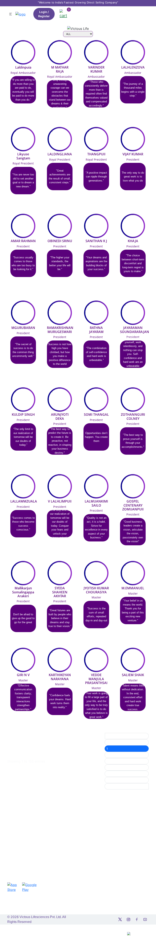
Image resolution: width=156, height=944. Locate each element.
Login (43, 12)
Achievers (50, 834)
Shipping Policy (100, 827)
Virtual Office (70, 810)
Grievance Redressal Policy (100, 843)
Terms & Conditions (97, 812)
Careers (49, 865)
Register (44, 16)
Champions (50, 827)
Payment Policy (100, 852)
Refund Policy (99, 834)
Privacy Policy (99, 821)
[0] (63, 13)
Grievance (50, 847)
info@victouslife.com (24, 854)
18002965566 (20, 868)
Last (109, 786)
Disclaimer (96, 869)
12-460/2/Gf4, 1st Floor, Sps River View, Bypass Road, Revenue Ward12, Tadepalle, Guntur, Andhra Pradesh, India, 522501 (22, 836)
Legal (47, 841)
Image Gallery (71, 830)
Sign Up (67, 816)
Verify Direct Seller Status (70, 856)
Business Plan (71, 823)
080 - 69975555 (22, 861)
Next (109, 780)
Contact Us (49, 856)
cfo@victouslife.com (133, 894)
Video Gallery (71, 836)
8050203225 (129, 850)
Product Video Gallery (71, 845)
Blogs (65, 865)
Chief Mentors (49, 819)
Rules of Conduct (95, 861)
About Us (50, 810)
